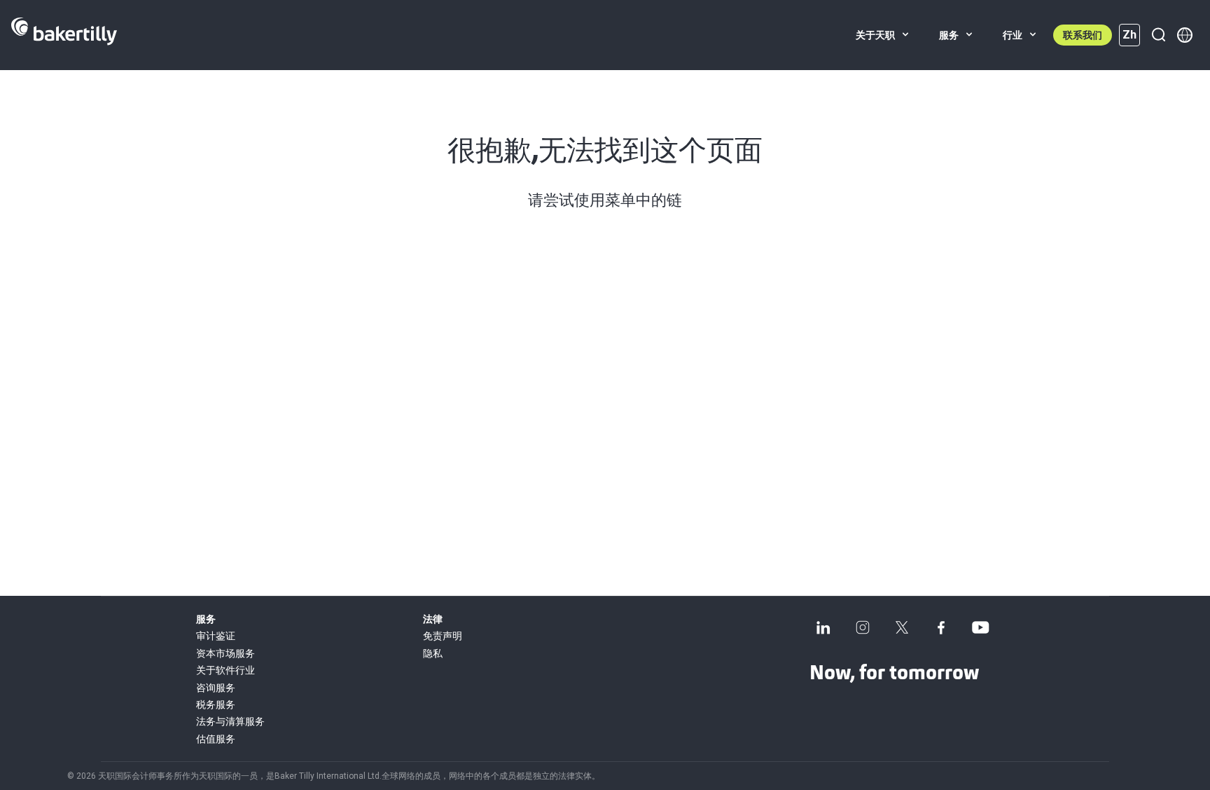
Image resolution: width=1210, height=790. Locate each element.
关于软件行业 (225, 670)
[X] (902, 627)
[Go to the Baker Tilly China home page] (64, 35)
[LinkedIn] (823, 627)
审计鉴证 (215, 635)
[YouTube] (980, 627)
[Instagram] (863, 627)
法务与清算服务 (230, 721)
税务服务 (215, 704)
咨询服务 (215, 687)
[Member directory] (1184, 35)
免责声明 (442, 635)
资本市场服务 (225, 653)
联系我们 (1082, 35)
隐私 (433, 653)
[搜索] (1158, 35)
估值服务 (215, 738)
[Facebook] (941, 627)
